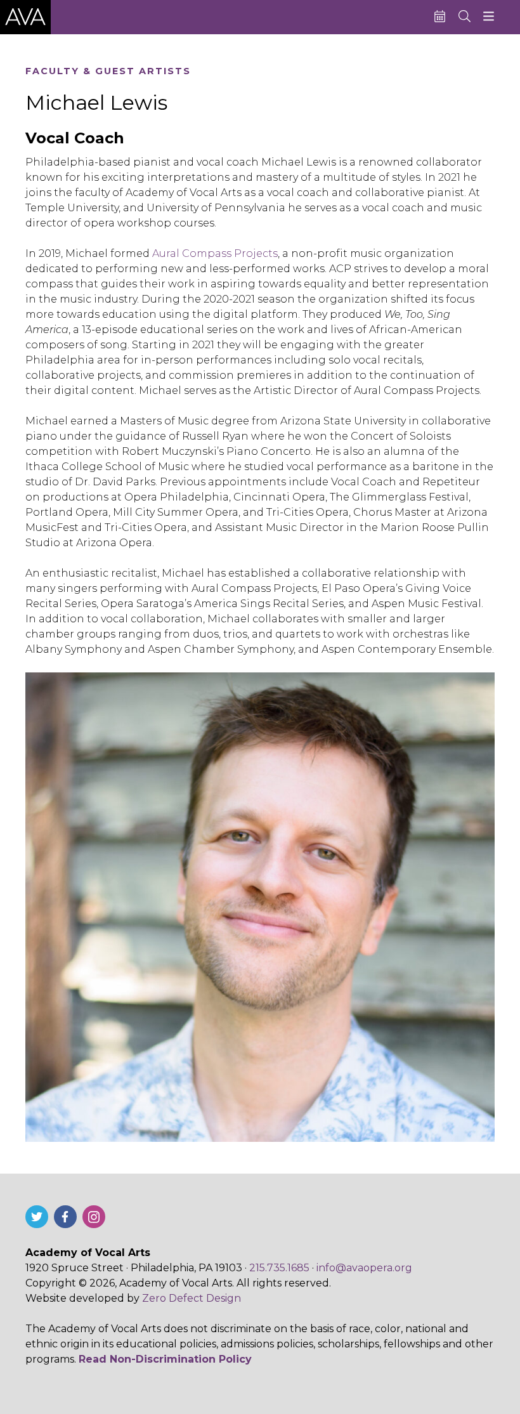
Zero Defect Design (191, 1298)
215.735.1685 (279, 1268)
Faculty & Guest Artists (108, 71)
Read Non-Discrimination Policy (165, 1359)
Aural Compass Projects (215, 253)
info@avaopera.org (364, 1268)
